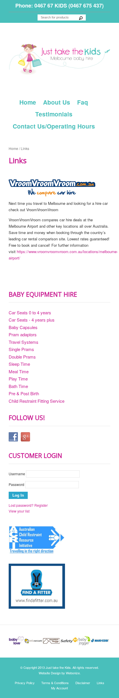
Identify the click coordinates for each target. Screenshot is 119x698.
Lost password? (21, 505)
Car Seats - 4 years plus (32, 320)
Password (16, 484)
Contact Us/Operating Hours (54, 126)
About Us (56, 102)
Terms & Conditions (55, 682)
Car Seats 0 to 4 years (30, 312)
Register (41, 505)
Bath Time (18, 386)
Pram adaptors (23, 334)
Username (17, 473)
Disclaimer (82, 682)
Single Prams (21, 349)
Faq (82, 102)
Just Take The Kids (59, 59)
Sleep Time (19, 364)
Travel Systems (23, 342)
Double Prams (22, 357)
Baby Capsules (23, 327)
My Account (59, 688)
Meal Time (19, 371)
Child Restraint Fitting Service (36, 401)
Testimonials (53, 114)
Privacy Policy (25, 682)
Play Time (18, 379)
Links (100, 682)
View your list (19, 510)
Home (27, 102)
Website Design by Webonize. (60, 673)
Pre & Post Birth (24, 393)
